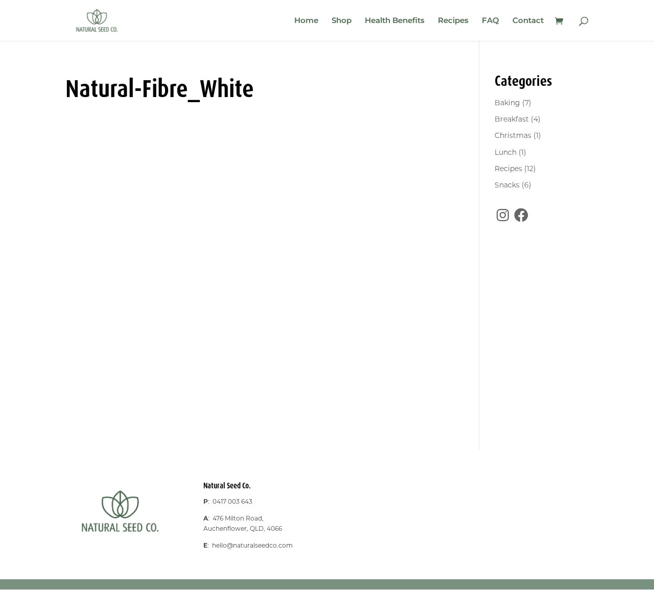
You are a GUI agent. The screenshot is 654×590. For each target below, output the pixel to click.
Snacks (507, 185)
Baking (507, 102)
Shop (342, 21)
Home (306, 21)
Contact (528, 21)
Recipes (453, 21)
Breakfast (512, 119)
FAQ (490, 21)
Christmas (513, 135)
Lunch (506, 152)
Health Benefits (395, 21)
